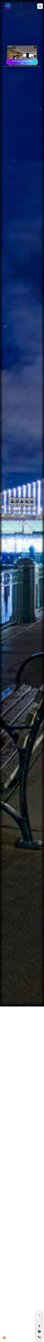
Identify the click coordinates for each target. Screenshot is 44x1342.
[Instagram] (39, 1331)
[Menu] (40, 6)
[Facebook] (39, 1326)
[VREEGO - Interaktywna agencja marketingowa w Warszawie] (8, 6)
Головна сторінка (10, 10)
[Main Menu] (40, 6)
